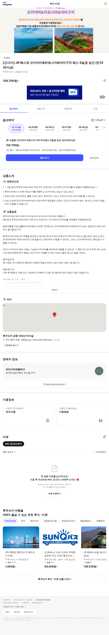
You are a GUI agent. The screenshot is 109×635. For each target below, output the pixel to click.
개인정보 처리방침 (43, 600)
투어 (23, 521)
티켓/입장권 (10, 521)
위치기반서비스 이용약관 (22, 600)
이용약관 (6, 600)
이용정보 (68, 108)
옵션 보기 (44, 157)
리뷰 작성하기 (54, 493)
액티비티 (34, 521)
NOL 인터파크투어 (13, 444)
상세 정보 (94, 157)
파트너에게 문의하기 (56, 384)
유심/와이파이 (68, 521)
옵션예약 (13, 108)
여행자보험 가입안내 (11, 603)
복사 (58, 340)
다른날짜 (99, 120)
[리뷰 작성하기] (104, 437)
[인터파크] (6, 4)
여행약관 (25, 603)
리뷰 (95, 108)
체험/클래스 (85, 521)
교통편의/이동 (50, 521)
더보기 (54, 289)
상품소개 (41, 108)
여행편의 (100, 521)
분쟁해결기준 (38, 603)
